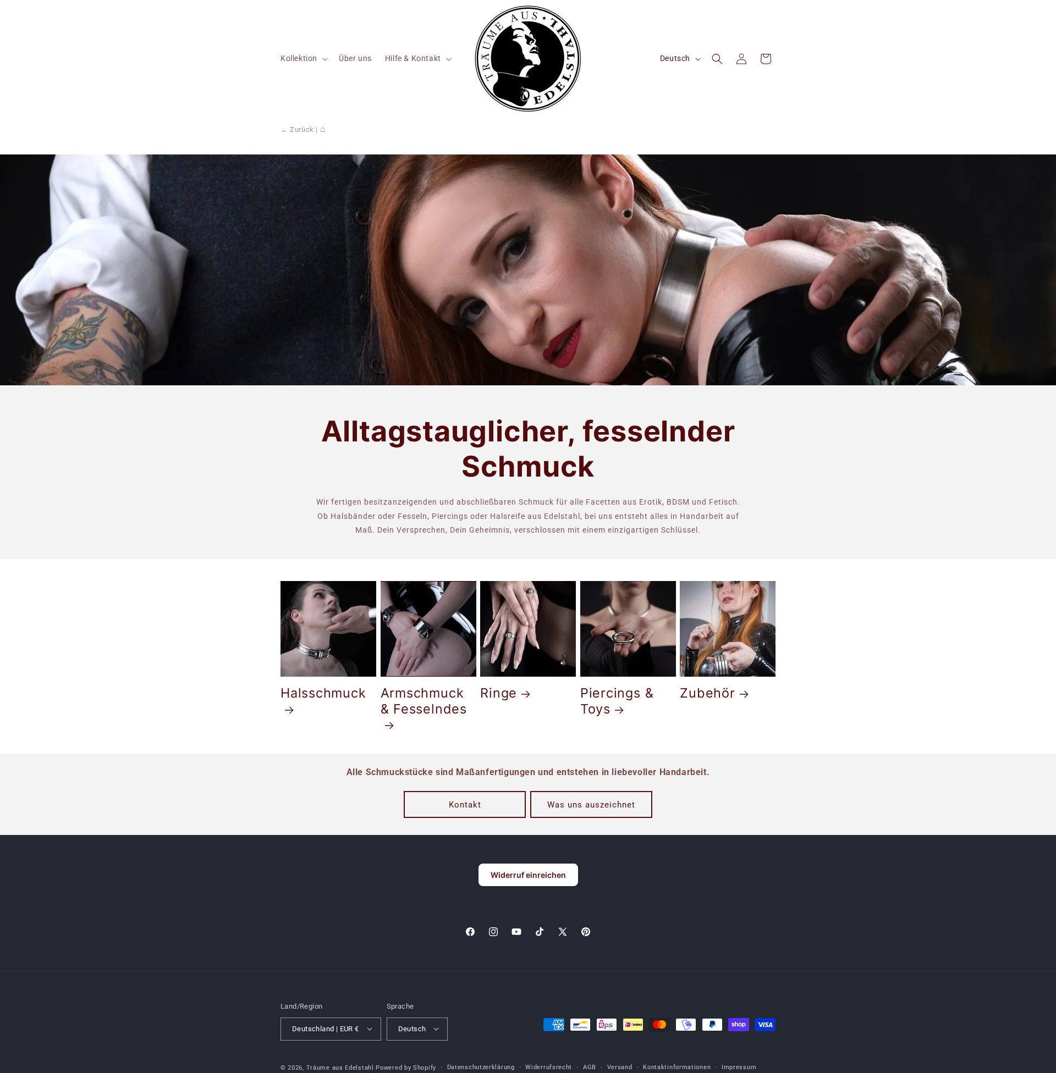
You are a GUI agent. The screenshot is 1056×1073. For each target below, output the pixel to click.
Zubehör (707, 693)
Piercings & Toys (617, 701)
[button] (303, 58)
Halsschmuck (323, 693)
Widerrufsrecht (548, 1066)
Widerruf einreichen (528, 875)
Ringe (498, 693)
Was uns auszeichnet (591, 804)
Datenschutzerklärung (481, 1066)
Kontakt (465, 804)
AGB (589, 1066)
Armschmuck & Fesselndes (424, 701)
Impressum (739, 1066)
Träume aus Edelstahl (340, 1067)
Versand (619, 1066)
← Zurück (297, 129)
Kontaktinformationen (677, 1066)
